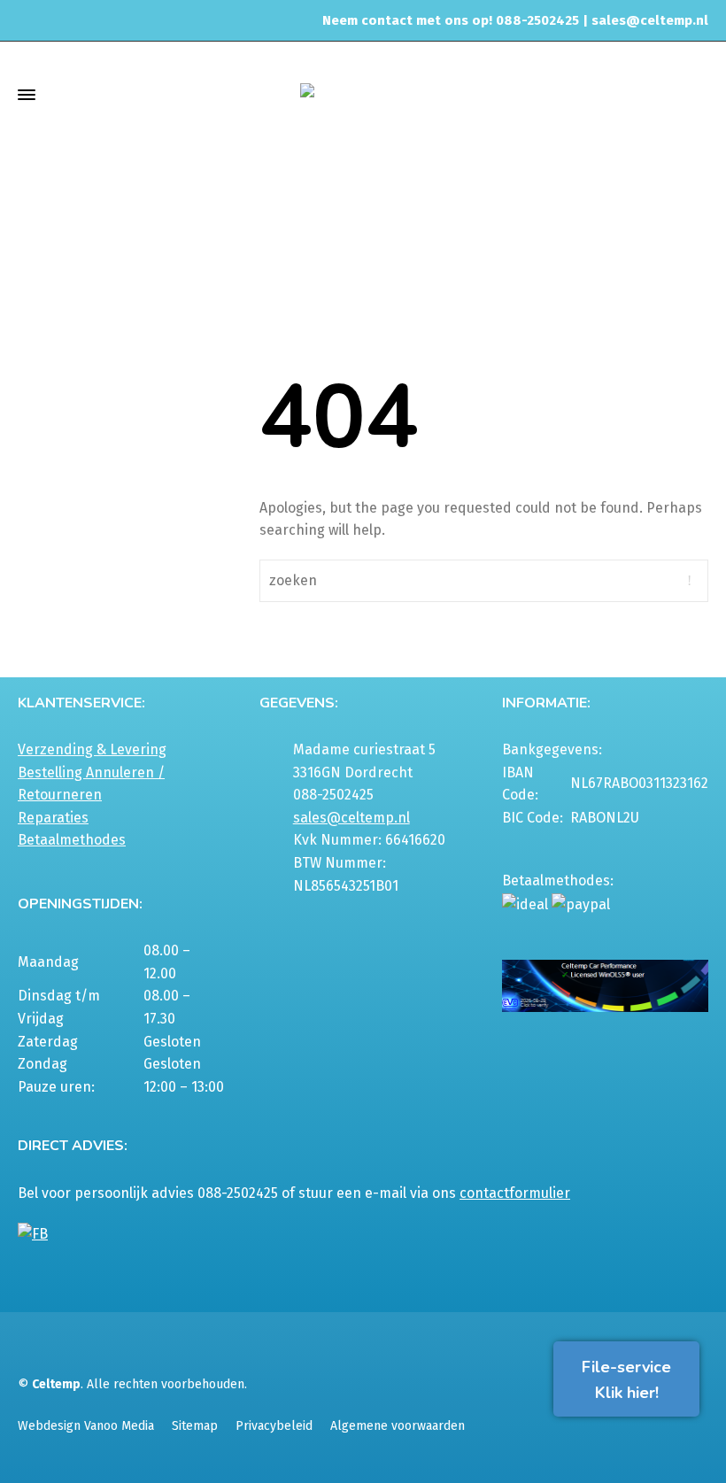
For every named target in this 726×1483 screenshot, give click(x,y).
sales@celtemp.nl (649, 20)
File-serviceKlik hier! (626, 1379)
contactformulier (515, 1193)
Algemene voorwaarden (397, 1425)
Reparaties (53, 817)
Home (507, 204)
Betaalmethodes (72, 839)
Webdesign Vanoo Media (86, 1425)
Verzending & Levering (92, 749)
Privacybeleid (274, 1425)
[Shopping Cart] (696, 94)
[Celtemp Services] (363, 94)
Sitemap (195, 1425)
